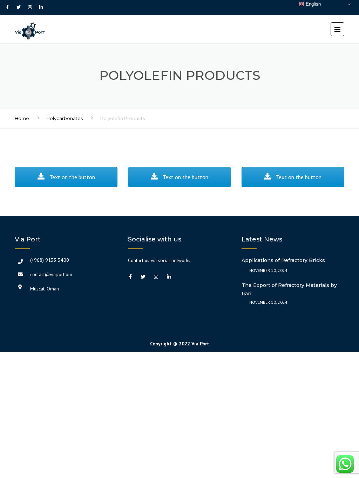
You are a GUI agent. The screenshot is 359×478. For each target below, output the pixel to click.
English (312, 4)
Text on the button (71, 177)
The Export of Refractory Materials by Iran (289, 289)
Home (22, 118)
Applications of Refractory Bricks (283, 260)
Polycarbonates (65, 118)
